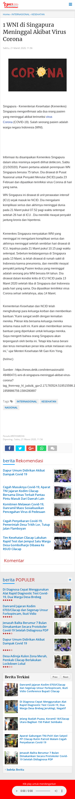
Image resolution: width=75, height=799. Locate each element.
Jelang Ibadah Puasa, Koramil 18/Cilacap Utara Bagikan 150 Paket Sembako (44, 720)
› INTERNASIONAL (20, 14)
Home (6, 14)
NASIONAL (11, 407)
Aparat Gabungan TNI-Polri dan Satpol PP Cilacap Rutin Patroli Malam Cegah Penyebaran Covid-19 (43, 739)
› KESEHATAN (37, 14)
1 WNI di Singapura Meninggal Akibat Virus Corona (34, 31)
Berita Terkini (17, 677)
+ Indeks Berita (14, 769)
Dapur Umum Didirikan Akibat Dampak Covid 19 (24, 641)
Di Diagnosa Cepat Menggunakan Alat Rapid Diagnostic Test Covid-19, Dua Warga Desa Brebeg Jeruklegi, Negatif (26, 595)
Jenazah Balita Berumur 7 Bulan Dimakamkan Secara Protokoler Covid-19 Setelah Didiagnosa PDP (25, 626)
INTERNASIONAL (27, 401)
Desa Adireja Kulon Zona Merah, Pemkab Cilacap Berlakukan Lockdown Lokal (25, 660)
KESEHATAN (49, 401)
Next (65, 676)
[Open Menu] (70, 4)
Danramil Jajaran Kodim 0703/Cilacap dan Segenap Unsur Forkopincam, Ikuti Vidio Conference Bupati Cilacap (25, 611)
